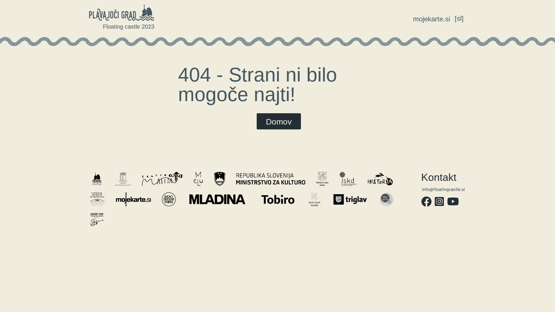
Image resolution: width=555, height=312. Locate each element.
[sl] (459, 18)
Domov (279, 121)
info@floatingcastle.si (443, 189)
